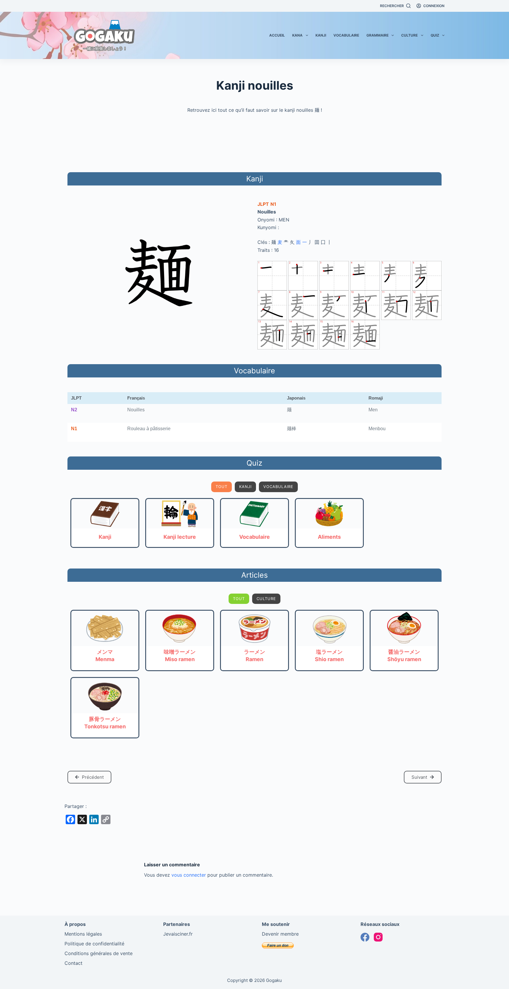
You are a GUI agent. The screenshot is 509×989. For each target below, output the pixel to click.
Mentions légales (83, 934)
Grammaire (377, 35)
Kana (297, 35)
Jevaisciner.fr (178, 934)
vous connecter (188, 875)
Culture (409, 35)
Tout (221, 486)
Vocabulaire (346, 35)
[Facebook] (365, 937)
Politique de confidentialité (94, 944)
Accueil (277, 35)
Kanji (320, 35)
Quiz (435, 35)
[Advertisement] (254, 142)
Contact (73, 963)
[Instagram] (378, 937)
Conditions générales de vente (99, 953)
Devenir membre (280, 934)
